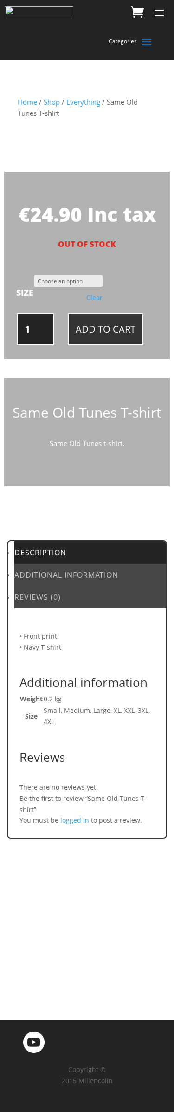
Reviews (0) (37, 597)
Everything (83, 102)
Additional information (66, 575)
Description (40, 552)
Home (27, 102)
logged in (74, 820)
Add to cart (105, 329)
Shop (52, 102)
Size (24, 292)
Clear (94, 297)
